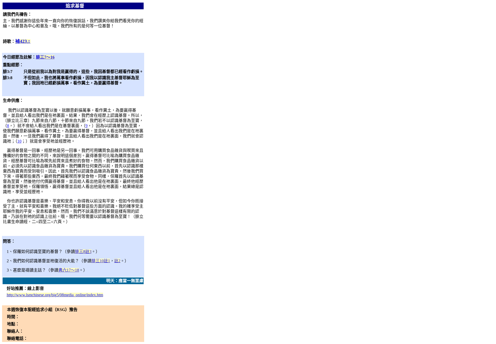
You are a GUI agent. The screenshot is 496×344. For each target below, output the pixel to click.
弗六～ (68, 270)
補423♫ (22, 41)
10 (19, 141)
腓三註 (83, 251)
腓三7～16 (45, 57)
